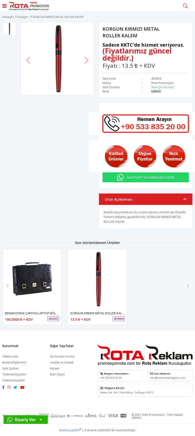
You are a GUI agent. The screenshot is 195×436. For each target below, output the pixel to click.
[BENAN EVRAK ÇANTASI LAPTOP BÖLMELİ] (32, 278)
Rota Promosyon (162, 83)
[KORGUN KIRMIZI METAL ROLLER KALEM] (97, 278)
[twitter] (17, 388)
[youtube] (23, 388)
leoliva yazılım (70, 430)
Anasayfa (8, 17)
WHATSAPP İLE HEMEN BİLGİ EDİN (150, 177)
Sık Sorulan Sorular (62, 356)
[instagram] (10, 388)
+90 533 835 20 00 (111, 377)
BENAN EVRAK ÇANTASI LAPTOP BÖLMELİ (34, 313)
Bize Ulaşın (57, 374)
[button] (187, 285)
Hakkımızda (10, 356)
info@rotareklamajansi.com (167, 377)
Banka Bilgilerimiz (14, 362)
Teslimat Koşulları (14, 374)
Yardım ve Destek (61, 362)
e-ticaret (90, 430)
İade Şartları (10, 368)
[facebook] (4, 388)
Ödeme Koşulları (13, 380)
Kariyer (54, 368)
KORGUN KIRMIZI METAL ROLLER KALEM (98, 313)
